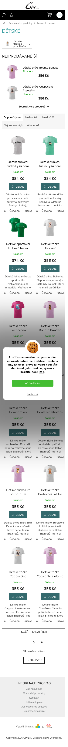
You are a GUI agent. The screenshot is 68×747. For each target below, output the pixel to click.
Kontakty (34, 697)
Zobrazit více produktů (32, 106)
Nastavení (32, 394)
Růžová (27, 210)
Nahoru (36, 660)
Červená (14, 210)
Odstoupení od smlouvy (34, 706)
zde (41, 371)
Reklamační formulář (34, 711)
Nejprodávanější (13, 125)
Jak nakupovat (34, 689)
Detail (19, 186)
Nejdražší (48, 117)
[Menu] (59, 15)
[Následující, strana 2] (34, 642)
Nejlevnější (31, 117)
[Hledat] (4, 15)
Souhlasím (34, 383)
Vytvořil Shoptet (25, 727)
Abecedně (33, 125)
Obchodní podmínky (34, 693)
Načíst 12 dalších (34, 632)
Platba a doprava (34, 702)
